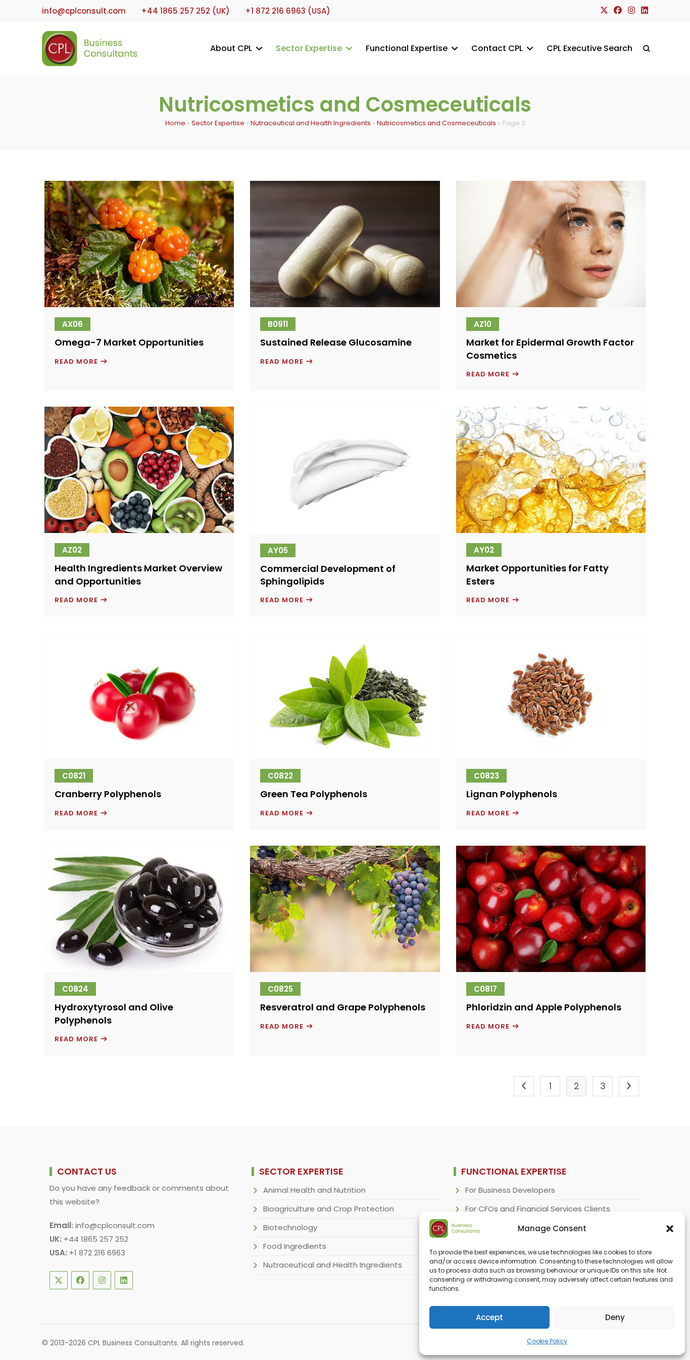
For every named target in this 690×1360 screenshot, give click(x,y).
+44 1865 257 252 (96, 1239)
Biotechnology (290, 1227)
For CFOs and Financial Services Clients (537, 1208)
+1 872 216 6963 (97, 1252)
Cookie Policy (547, 1341)
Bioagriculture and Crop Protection (328, 1208)
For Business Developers (510, 1190)
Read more (81, 362)
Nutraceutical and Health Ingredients (311, 123)
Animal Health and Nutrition (314, 1190)
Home (175, 123)
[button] (670, 1229)
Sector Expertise (217, 123)
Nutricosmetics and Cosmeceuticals (436, 123)
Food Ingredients (294, 1246)
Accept (489, 1317)
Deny (615, 1317)
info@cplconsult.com (115, 1225)
